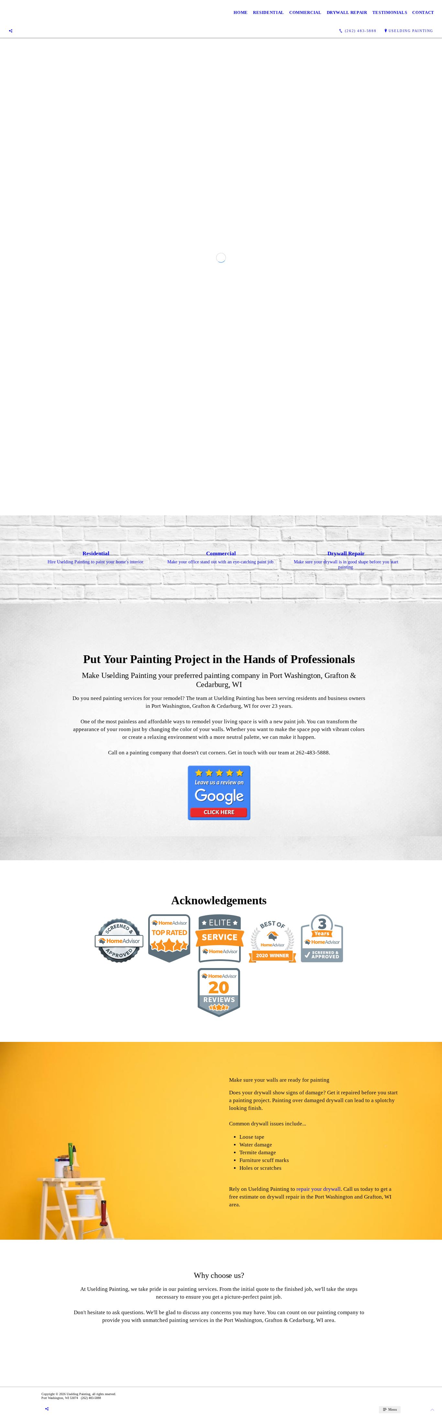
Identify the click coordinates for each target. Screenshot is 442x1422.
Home (241, 12)
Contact (423, 12)
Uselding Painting (411, 31)
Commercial (305, 12)
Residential (268, 12)
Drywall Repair (347, 12)
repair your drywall (318, 1385)
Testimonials (389, 12)
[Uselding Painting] (96, 12)
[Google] (10, 30)
